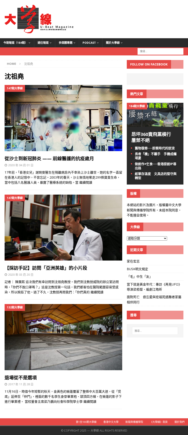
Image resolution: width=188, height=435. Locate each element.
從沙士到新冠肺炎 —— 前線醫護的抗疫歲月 (49, 158)
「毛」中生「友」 (139, 276)
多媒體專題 (65, 43)
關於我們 (179, 422)
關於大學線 (113, 43)
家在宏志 (133, 261)
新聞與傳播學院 (134, 422)
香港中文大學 (111, 422)
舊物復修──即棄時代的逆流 (155, 148)
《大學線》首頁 (159, 422)
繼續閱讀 (85, 182)
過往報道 (43, 43)
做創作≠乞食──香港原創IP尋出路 (155, 166)
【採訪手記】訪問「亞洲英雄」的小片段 (46, 268)
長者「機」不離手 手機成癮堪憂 (156, 156)
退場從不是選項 (21, 378)
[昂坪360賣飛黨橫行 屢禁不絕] (155, 124)
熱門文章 (136, 94)
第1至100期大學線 (86, 422)
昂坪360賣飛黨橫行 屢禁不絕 (153, 137)
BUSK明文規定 (137, 269)
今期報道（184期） (15, 43)
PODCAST (89, 43)
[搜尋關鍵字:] (160, 51)
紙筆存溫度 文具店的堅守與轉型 (156, 175)
